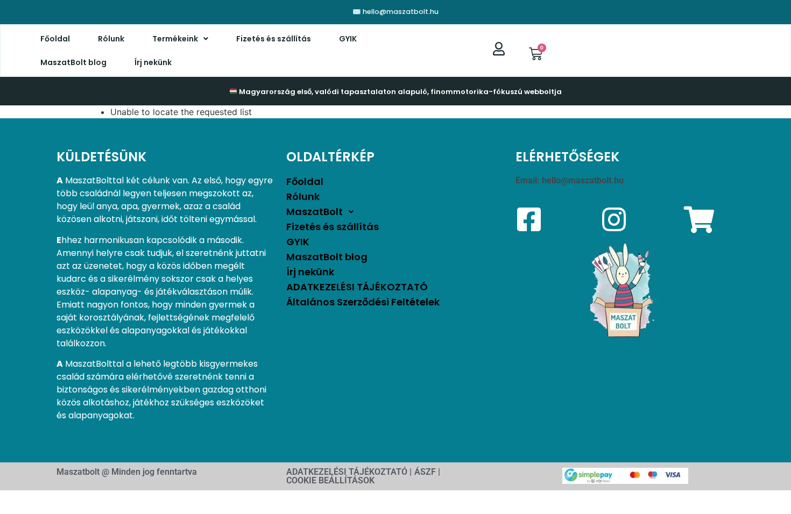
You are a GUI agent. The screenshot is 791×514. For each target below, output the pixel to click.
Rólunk (111, 38)
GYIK (348, 38)
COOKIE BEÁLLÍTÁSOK (330, 480)
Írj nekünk (153, 62)
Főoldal (55, 38)
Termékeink (175, 38)
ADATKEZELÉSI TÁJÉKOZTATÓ (357, 287)
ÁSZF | (427, 472)
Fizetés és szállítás (273, 38)
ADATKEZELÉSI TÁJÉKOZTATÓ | (349, 472)
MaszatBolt (314, 211)
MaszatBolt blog (73, 62)
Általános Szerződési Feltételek (363, 302)
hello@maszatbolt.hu (583, 180)
